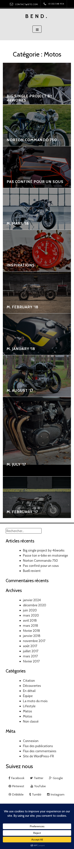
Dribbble (18, 794)
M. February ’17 (22, 512)
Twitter (38, 778)
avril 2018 (30, 620)
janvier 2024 (32, 600)
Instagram (57, 794)
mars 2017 (30, 656)
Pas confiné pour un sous (35, 182)
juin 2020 (30, 610)
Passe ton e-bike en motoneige (45, 555)
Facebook (17, 778)
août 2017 (30, 646)
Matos (27, 711)
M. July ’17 (16, 464)
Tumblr (36, 794)
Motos (27, 716)
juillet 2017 (30, 651)
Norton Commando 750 (32, 140)
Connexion (31, 741)
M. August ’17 (20, 390)
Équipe (28, 696)
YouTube (40, 786)
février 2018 (31, 631)
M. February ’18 (22, 307)
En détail (29, 691)
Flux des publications (38, 746)
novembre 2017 (34, 641)
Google (58, 778)
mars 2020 (31, 615)
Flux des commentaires (39, 751)
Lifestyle (29, 706)
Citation (29, 680)
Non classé (31, 721)
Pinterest (18, 786)
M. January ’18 (21, 349)
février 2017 (31, 661)
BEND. (37, 16)
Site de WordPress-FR (38, 756)
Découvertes (32, 686)
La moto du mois (35, 701)
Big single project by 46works (29, 98)
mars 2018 (30, 625)
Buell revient (32, 571)
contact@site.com (26, 4)
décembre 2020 (34, 605)
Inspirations (21, 265)
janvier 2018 (31, 636)
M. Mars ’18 (18, 223)
